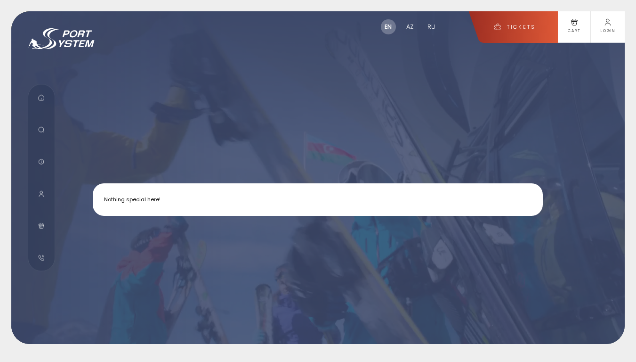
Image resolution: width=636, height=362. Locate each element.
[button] (42, 98)
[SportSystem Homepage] (61, 38)
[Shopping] (42, 226)
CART (574, 30)
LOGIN (608, 30)
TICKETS (521, 27)
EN (388, 27)
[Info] (42, 162)
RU (431, 27)
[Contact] (42, 258)
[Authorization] (42, 194)
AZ (409, 27)
